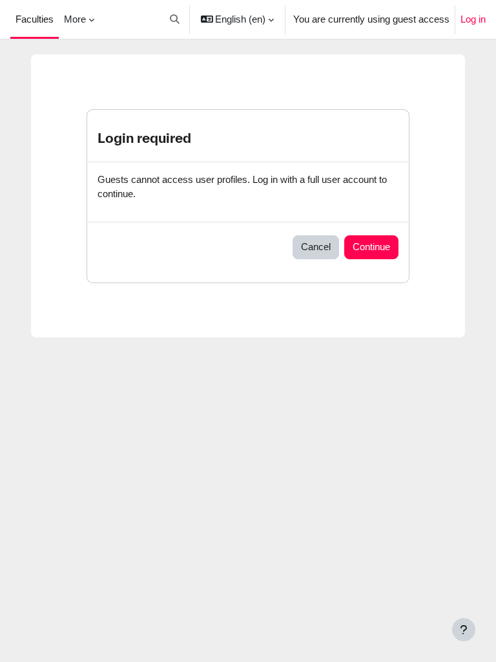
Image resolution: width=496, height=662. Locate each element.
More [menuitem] (75, 19)
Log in (473, 19)
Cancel (316, 247)
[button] (175, 19)
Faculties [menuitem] (35, 19)
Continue (371, 247)
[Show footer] (463, 629)
